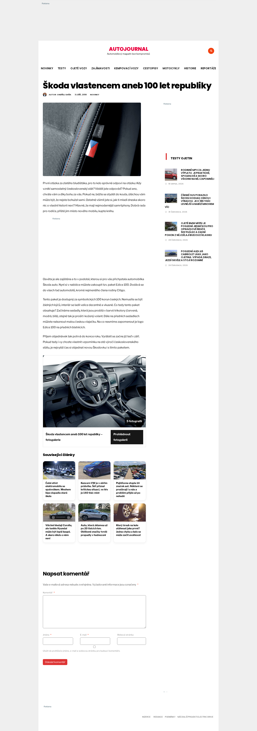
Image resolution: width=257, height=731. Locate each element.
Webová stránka (125, 634)
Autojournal (128, 49)
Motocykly (171, 68)
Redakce (158, 717)
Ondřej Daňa (64, 94)
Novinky (47, 68)
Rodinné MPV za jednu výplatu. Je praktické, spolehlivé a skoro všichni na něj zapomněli (197, 174)
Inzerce (146, 717)
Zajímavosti (100, 68)
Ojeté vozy (78, 68)
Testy (62, 68)
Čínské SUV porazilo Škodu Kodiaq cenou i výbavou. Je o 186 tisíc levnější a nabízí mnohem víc (189, 201)
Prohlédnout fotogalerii (121, 437)
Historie (190, 68)
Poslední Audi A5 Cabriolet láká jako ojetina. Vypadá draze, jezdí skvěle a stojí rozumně (188, 256)
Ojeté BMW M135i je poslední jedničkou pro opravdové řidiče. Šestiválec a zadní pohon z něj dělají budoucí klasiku (189, 229)
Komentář (49, 592)
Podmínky (170, 717)
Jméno (47, 634)
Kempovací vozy (126, 68)
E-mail (84, 634)
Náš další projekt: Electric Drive (195, 717)
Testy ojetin (181, 158)
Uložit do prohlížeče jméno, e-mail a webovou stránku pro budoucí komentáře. (81, 651)
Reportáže (208, 68)
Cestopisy (150, 68)
